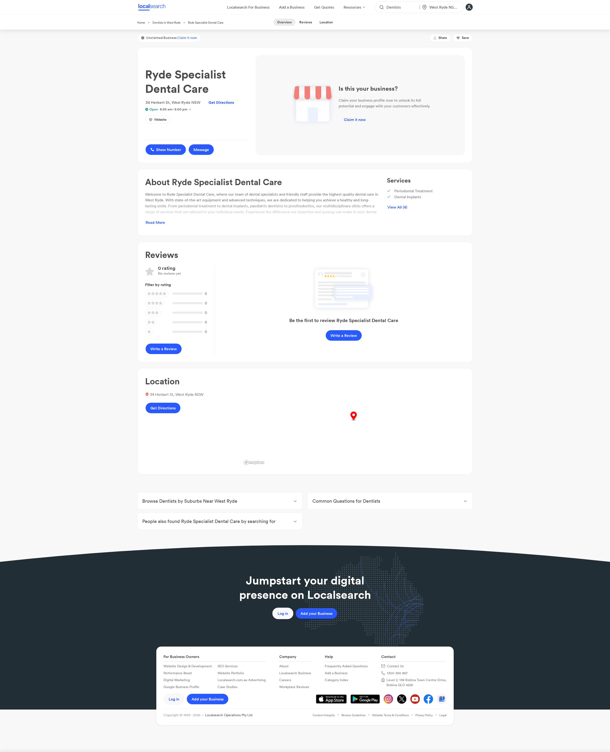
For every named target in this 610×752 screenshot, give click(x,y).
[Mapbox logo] (254, 462)
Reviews (305, 22)
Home (141, 22)
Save (465, 38)
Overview (284, 22)
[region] (353, 421)
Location (326, 22)
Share (442, 38)
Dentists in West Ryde (166, 22)
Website (160, 119)
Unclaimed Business (171, 38)
